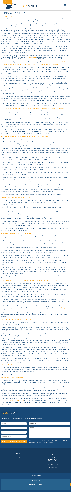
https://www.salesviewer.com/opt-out (12, 400)
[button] (65, 5)
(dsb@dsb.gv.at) (64, 62)
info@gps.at (5, 303)
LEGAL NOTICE (35, 480)
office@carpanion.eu (52, 467)
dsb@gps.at (32, 57)
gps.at (18, 457)
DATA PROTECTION (35, 484)
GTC (35, 488)
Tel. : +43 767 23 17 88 (53, 464)
